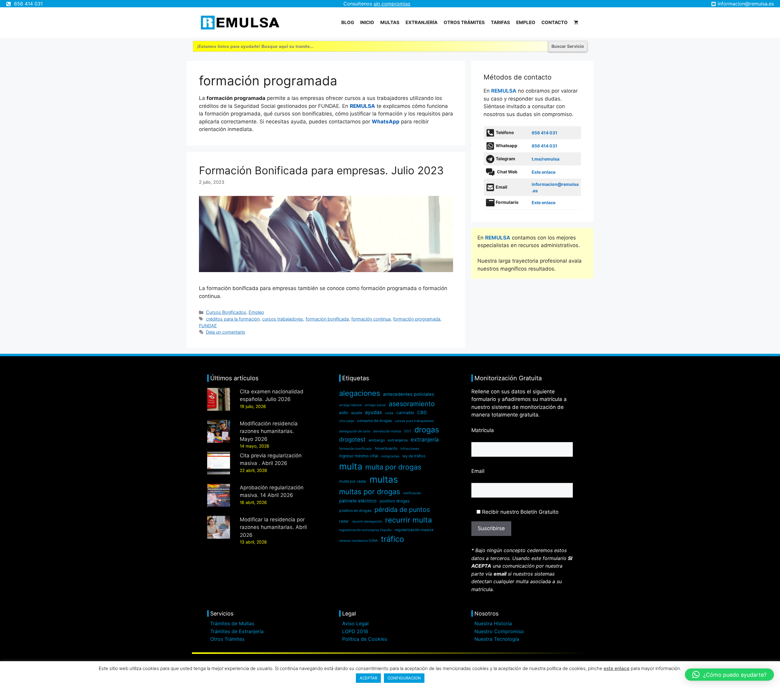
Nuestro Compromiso (499, 631)
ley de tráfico (413, 456)
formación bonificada (327, 318)
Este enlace (543, 172)
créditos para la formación (233, 318)
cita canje (346, 421)
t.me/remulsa (545, 158)
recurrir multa (408, 520)
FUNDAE (208, 325)
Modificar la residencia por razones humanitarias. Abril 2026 (273, 527)
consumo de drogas (374, 420)
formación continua (371, 318)
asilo (343, 412)
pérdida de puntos (402, 509)
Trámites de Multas (232, 623)
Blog (347, 22)
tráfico (392, 539)
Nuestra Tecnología (496, 639)
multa (350, 466)
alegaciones (359, 393)
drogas (426, 429)
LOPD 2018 (355, 631)
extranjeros (398, 440)
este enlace (616, 668)
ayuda (356, 412)
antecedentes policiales (408, 394)
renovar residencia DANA (358, 541)
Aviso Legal (355, 623)
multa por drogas (393, 467)
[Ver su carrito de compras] (576, 22)
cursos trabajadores (282, 318)
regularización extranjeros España (365, 530)
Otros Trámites (227, 639)
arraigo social (375, 405)
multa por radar (353, 481)
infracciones (409, 449)
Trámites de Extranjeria (237, 631)
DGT (407, 431)
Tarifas (500, 22)
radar (344, 521)
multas (384, 479)
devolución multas (387, 431)
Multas (389, 22)
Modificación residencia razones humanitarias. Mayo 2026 (269, 431)
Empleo (525, 22)
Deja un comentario (225, 332)
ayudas (373, 412)
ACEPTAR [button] (368, 678)
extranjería (425, 439)
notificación (412, 493)
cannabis (405, 412)
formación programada (416, 318)
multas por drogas (369, 491)
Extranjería (422, 22)
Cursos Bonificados (226, 312)
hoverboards (386, 448)
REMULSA (362, 106)
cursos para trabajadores (414, 421)
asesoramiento (412, 404)
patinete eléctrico (358, 501)
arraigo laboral (350, 405)
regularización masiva (414, 529)
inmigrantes (390, 456)
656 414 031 (28, 4)
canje (389, 413)
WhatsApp (385, 122)
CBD (422, 412)
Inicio (367, 22)
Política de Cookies (364, 639)
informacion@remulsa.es (746, 4)
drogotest (352, 439)
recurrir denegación (367, 521)
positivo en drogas (355, 510)
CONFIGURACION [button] (404, 678)
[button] (729, 674)
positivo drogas (395, 500)
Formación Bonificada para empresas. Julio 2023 (321, 170)
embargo (377, 440)
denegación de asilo (354, 431)
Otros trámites (464, 22)
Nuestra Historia (493, 623)
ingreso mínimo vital (358, 455)
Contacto (554, 22)
